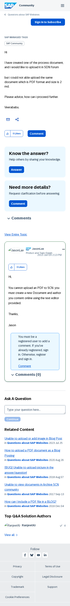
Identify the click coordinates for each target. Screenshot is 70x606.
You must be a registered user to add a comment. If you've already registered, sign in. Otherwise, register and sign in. (34, 348)
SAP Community (14, 43)
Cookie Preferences (17, 597)
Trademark (17, 586)
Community (26, 5)
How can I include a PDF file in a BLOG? (30, 501)
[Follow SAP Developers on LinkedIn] (45, 555)
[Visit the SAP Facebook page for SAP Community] (25, 555)
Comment (37, 133)
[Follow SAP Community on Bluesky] (31, 555)
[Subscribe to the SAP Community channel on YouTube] (38, 555)
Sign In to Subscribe (48, 22)
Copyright (17, 576)
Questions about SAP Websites (23, 14)
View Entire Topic (15, 234)
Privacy (17, 566)
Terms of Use (52, 566)
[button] (7, 133)
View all (9, 535)
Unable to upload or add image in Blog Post (33, 438)
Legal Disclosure (52, 576)
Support (52, 586)
